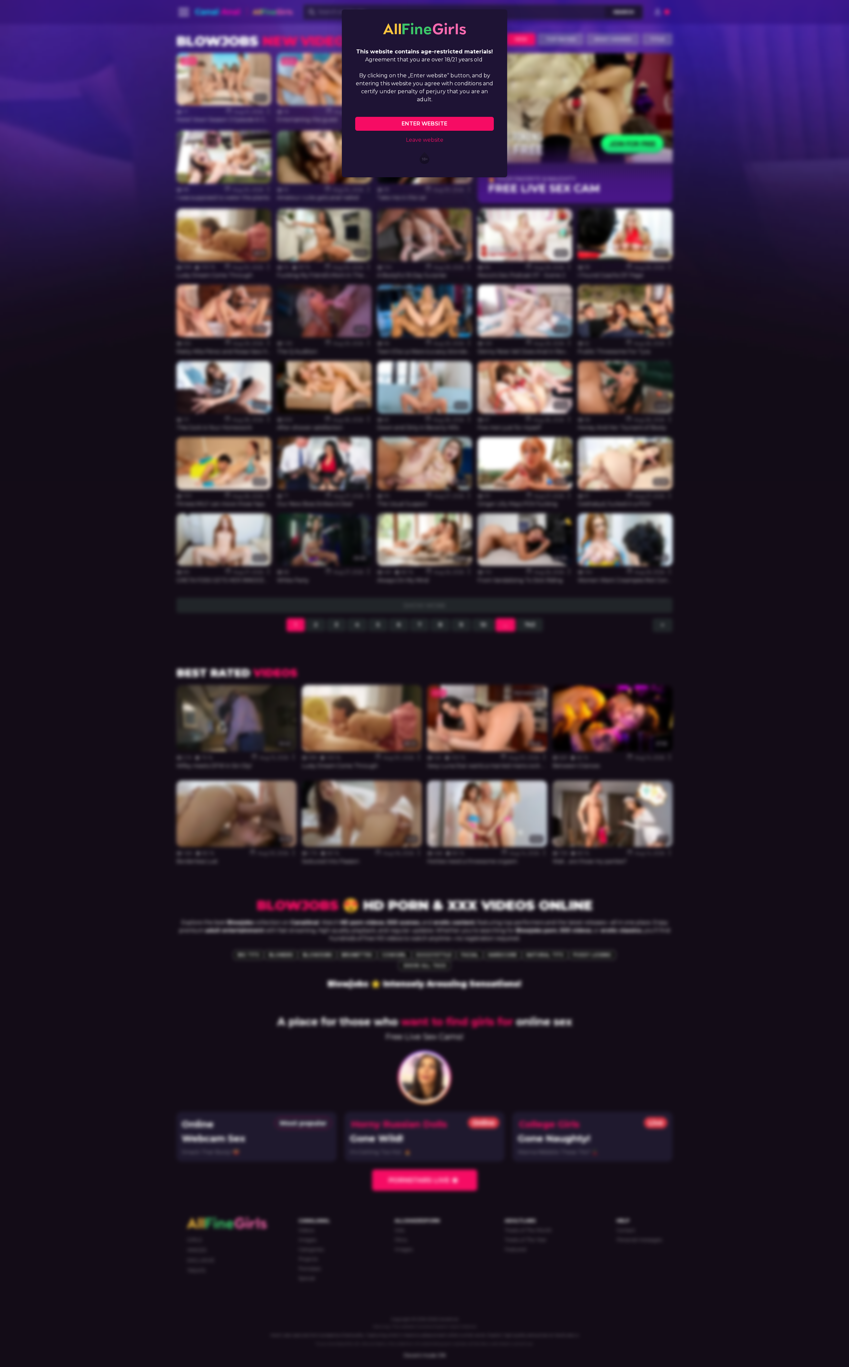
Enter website (424, 123)
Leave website (424, 140)
